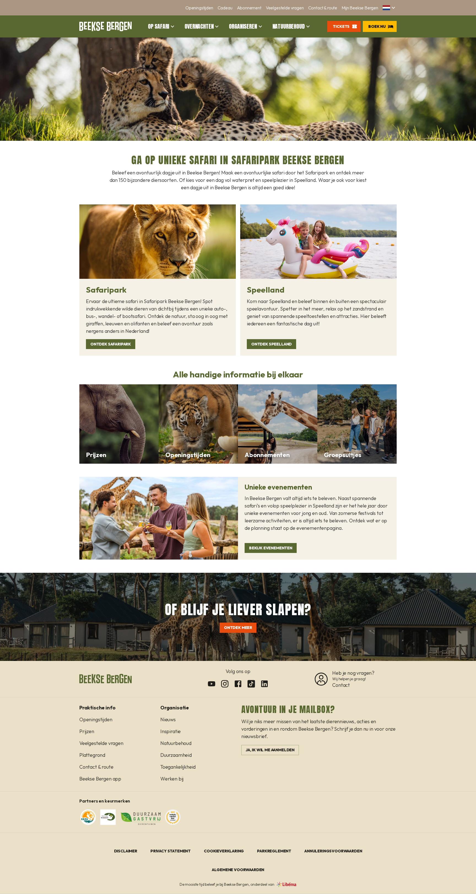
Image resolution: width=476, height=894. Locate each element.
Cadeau (225, 7)
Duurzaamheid (176, 755)
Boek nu (377, 26)
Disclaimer (125, 851)
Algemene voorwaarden (238, 869)
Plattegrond (92, 755)
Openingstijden (199, 7)
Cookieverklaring (224, 851)
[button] (390, 7)
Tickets (341, 26)
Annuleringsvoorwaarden (333, 851)
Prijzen (86, 731)
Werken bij (171, 779)
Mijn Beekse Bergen (360, 7)
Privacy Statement (170, 851)
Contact (341, 685)
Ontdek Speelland (271, 344)
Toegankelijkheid (178, 767)
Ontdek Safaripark (110, 344)
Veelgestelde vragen (285, 7)
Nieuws (168, 719)
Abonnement (249, 7)
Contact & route (322, 7)
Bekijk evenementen (270, 547)
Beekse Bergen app (100, 779)
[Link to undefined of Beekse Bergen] (211, 683)
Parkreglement (274, 851)
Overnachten (199, 26)
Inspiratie (170, 731)
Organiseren (243, 26)
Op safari (158, 26)
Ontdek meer (238, 627)
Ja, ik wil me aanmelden (270, 749)
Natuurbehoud (288, 26)
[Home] (105, 26)
